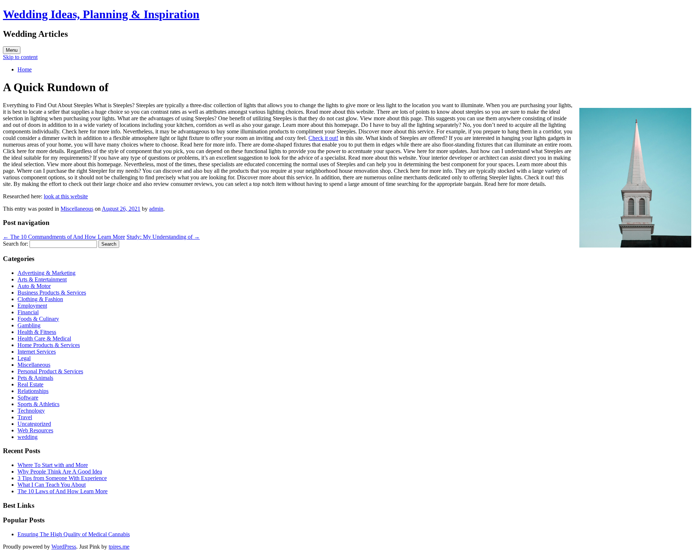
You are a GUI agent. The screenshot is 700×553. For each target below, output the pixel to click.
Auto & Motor (34, 286)
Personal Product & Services (50, 371)
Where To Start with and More (53, 465)
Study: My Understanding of (163, 237)
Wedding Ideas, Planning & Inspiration (101, 14)
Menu (12, 50)
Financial (28, 312)
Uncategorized (34, 424)
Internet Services (37, 351)
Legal (24, 358)
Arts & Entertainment (42, 279)
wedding (28, 437)
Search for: (15, 244)
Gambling (29, 325)
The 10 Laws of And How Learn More (63, 491)
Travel (25, 417)
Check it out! (323, 138)
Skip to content (20, 57)
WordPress (63, 547)
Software (28, 397)
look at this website (66, 196)
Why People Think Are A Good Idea (60, 471)
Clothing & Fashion (40, 299)
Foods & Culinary (38, 319)
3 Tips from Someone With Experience (62, 478)
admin (156, 209)
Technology (31, 411)
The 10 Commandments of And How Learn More (64, 237)
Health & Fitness (37, 332)
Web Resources (35, 430)
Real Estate (30, 384)
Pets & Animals (35, 378)
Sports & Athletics (38, 404)
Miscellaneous (77, 209)
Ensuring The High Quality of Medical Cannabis (74, 534)
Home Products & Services (49, 345)
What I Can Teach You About (52, 485)
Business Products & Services (52, 292)
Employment (32, 306)
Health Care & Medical (44, 338)
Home (25, 69)
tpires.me (119, 547)
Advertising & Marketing (46, 273)
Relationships (33, 391)
